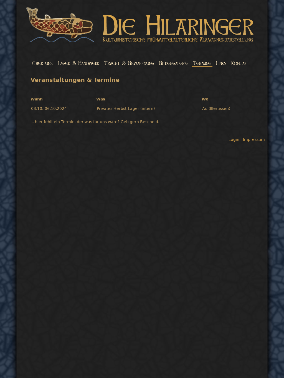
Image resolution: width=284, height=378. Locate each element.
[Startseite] (142, 26)
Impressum (254, 139)
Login (234, 139)
